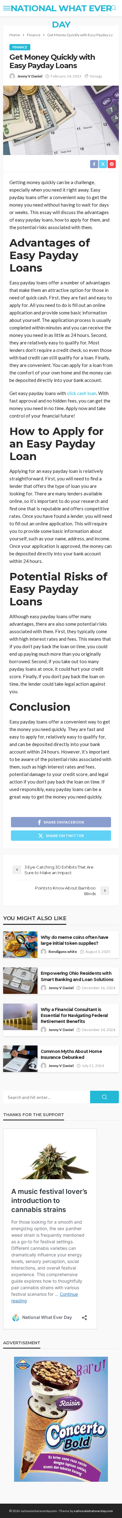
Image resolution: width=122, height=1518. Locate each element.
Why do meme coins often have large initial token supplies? (74, 940)
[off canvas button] (7, 8)
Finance (20, 47)
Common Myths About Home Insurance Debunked (71, 1054)
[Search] (113, 8)
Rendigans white (62, 951)
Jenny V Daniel (29, 76)
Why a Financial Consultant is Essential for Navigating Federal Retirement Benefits (74, 1015)
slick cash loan (81, 393)
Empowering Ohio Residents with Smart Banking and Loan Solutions (77, 976)
